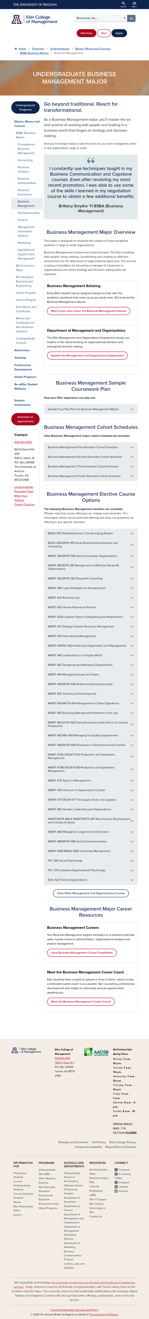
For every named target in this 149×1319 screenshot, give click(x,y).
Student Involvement (22, 403)
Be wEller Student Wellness (26, 387)
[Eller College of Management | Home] (41, 19)
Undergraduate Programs (25, 107)
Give (104, 33)
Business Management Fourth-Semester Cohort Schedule (84, 476)
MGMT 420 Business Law (64, 598)
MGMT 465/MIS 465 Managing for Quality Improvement (83, 735)
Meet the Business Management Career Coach (81, 1001)
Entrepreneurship (29, 213)
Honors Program (26, 300)
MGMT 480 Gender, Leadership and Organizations (79, 809)
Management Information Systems (26, 231)
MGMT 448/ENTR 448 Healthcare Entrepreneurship (80, 684)
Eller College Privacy (122, 1142)
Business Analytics (23, 169)
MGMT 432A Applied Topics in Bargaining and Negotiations (85, 617)
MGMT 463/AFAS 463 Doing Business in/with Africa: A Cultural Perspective (88, 724)
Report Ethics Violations (120, 1147)
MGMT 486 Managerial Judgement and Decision (78, 832)
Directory (86, 33)
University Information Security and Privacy (74, 1310)
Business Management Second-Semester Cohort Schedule (85, 457)
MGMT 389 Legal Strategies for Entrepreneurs (77, 588)
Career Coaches (24, 504)
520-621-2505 (23, 442)
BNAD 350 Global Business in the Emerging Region (80, 533)
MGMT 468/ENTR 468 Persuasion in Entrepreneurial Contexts (86, 745)
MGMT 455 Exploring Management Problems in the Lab (83, 713)
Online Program (26, 293)
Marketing (24, 243)
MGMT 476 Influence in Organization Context (76, 790)
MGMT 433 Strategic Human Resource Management (81, 626)
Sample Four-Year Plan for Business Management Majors (83, 409)
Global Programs (25, 377)
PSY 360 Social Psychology (65, 860)
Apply (119, 33)
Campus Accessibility (88, 1147)
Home (22, 49)
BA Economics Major (25, 268)
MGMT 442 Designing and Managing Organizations (80, 665)
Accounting (25, 160)
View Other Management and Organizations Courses (91, 893)
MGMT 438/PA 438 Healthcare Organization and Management (87, 646)
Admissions (22, 350)
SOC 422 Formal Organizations (67, 880)
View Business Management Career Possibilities (82, 953)
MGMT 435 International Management (72, 636)
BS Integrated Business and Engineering (24, 281)
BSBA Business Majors (34, 53)
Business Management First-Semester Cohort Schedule (83, 447)
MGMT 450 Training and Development (72, 694)
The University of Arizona (103, 1314)
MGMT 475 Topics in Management (69, 780)
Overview (38, 49)
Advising (20, 358)
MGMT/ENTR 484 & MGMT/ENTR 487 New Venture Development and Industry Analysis (89, 820)
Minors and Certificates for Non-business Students (25, 325)
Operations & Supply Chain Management (26, 254)
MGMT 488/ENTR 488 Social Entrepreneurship (77, 841)
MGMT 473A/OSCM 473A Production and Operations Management (81, 756)
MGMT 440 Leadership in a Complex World (75, 655)
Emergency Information (73, 1142)
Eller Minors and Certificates (26, 309)
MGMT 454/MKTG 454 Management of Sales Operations (83, 703)
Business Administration (27, 181)
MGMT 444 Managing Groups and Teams (73, 674)
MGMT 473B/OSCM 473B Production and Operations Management (81, 769)
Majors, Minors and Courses (92, 49)
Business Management (26, 204)
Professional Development (23, 367)
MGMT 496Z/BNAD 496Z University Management (79, 851)
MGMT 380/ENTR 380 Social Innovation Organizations (82, 556)
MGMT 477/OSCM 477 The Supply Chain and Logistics (82, 800)
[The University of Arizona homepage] (35, 4)
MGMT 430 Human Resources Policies (72, 607)
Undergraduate (59, 49)
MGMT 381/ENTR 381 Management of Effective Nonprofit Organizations (83, 567)
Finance (23, 220)
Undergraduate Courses (25, 341)
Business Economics (25, 192)
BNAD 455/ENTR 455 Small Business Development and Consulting (83, 544)
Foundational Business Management (26, 149)
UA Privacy (99, 1142)
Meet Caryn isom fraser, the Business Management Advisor (88, 311)
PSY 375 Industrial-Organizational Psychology (76, 870)
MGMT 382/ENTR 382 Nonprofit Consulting (75, 578)
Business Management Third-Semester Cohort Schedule (83, 466)
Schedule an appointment (25, 419)
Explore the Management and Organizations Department (87, 355)
